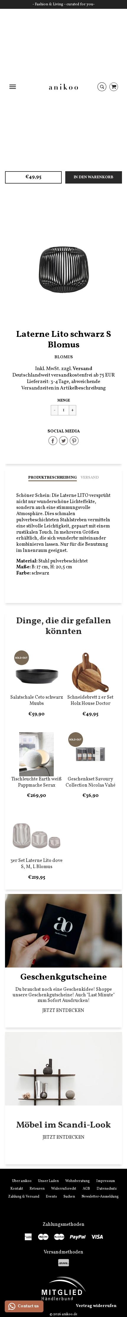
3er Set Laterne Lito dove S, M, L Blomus (36, 864)
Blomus (63, 357)
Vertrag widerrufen (96, 1306)
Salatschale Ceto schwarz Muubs (36, 700)
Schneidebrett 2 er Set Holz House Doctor (90, 700)
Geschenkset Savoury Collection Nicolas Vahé (90, 782)
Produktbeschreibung (52, 477)
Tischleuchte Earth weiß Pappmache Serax (36, 782)
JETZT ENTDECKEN (63, 1011)
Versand (90, 477)
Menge (63, 400)
